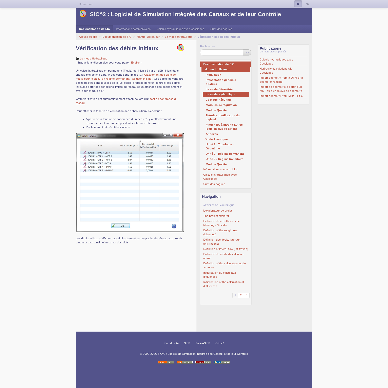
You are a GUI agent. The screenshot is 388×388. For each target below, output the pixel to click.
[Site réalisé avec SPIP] (222, 362)
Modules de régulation (221, 104)
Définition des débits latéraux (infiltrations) (221, 241)
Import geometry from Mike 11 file (281, 95)
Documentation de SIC (94, 28)
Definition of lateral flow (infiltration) (225, 248)
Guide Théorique (216, 139)
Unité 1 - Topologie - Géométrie (220, 146)
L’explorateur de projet (217, 210)
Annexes (212, 134)
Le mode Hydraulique (178, 36)
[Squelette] (203, 362)
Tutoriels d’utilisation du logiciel (223, 117)
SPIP (187, 343)
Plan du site (171, 343)
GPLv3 (219, 343)
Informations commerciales (133, 28)
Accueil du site (88, 36)
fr (298, 3)
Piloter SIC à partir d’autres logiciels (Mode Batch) (224, 126)
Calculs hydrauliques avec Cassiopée (180, 28)
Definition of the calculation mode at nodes (224, 265)
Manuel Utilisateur (148, 36)
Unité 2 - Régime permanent (225, 153)
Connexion (86, 4)
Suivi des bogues (221, 28)
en (307, 3)
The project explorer (216, 215)
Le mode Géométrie (219, 89)
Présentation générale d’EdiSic (221, 82)
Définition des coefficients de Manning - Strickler (221, 223)
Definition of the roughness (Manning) (220, 232)
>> (247, 52)
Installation (213, 74)
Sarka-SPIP (202, 343)
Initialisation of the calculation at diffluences (223, 284)
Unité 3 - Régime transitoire (224, 159)
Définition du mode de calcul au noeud (223, 256)
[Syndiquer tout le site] (185, 362)
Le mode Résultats (219, 99)
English (135, 62)
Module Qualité (216, 110)
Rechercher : (208, 46)
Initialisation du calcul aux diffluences (219, 274)
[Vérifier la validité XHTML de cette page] (166, 362)
